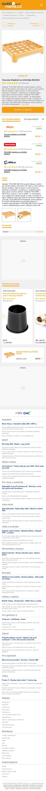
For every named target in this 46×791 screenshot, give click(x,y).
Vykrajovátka (30, 15)
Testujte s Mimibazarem (9, 735)
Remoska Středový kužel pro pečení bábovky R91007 (15, 294)
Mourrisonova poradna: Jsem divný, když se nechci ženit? (19, 663)
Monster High (6, 738)
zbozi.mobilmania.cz (9, 13)
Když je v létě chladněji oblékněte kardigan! (14, 496)
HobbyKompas (6, 717)
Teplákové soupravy (8, 750)
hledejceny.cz (6, 702)
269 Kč (37, 136)
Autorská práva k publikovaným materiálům (16, 785)
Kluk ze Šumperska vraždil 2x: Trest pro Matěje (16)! (17, 436)
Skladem (39, 128)
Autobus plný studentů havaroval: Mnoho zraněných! (17, 474)
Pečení (21, 15)
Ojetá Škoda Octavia (8, 725)
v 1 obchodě (7, 342)
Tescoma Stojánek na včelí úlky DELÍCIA (21, 80)
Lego (3, 743)
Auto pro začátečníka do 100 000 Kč (13, 719)
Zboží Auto (5, 722)
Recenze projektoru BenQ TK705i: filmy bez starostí (17, 540)
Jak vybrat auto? (7, 727)
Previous (3, 317)
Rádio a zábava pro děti (9, 771)
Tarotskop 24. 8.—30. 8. (9, 627)
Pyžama (4, 745)
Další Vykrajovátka (9, 291)
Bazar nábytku (6, 758)
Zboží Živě (5, 704)
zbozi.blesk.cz (6, 712)
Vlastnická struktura (35, 788)
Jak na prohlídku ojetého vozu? (11, 714)
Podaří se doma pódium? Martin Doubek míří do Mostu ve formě (21, 514)
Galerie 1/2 (23, 76)
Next (43, 317)
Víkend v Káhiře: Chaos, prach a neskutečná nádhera (18, 611)
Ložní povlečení (6, 755)
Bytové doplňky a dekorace (35, 13)
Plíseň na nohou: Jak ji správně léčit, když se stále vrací (18, 647)
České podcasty (7, 769)
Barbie (4, 740)
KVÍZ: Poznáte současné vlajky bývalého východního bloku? (20, 604)
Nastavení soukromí (22, 788)
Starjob (4, 766)
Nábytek (20, 13)
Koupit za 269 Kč (23, 110)
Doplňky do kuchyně (10, 15)
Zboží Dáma (5, 709)
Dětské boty (5, 753)
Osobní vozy (6, 707)
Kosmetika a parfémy (8, 748)
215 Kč (37, 172)
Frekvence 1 (6, 774)
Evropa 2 (4, 776)
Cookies (12, 788)
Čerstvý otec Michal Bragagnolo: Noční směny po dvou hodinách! (21, 471)
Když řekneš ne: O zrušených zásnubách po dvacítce (18, 629)
